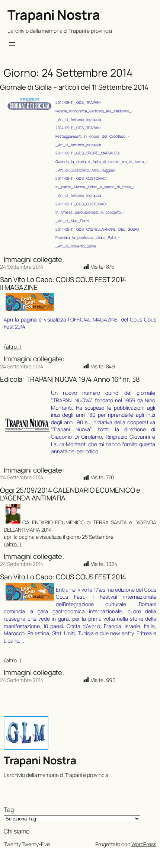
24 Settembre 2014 (21, 266)
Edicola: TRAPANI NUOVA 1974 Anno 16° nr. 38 (70, 379)
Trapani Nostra (53, 15)
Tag (9, 810)
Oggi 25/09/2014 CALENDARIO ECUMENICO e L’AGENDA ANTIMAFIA (70, 494)
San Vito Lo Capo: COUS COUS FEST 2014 (63, 577)
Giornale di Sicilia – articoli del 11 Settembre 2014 (74, 87)
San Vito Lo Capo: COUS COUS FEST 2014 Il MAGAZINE (63, 283)
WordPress (143, 844)
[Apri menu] (11, 43)
